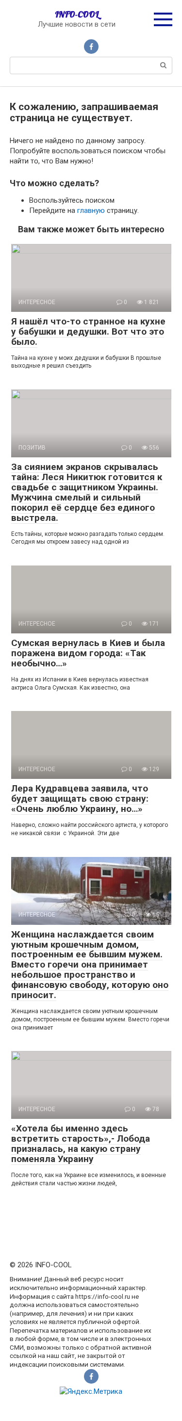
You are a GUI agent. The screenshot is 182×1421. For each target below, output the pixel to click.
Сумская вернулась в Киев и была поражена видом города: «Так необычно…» (88, 653)
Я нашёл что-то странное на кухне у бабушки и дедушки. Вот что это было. (88, 331)
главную (91, 210)
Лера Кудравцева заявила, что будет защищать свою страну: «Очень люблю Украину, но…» (80, 798)
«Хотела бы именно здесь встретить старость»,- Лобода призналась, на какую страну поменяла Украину (80, 1143)
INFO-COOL (77, 14)
